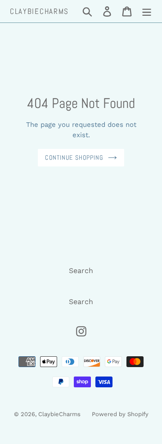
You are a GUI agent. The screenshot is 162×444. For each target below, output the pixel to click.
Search (81, 270)
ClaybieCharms (39, 11)
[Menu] (147, 11)
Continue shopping (74, 157)
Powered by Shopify (120, 414)
